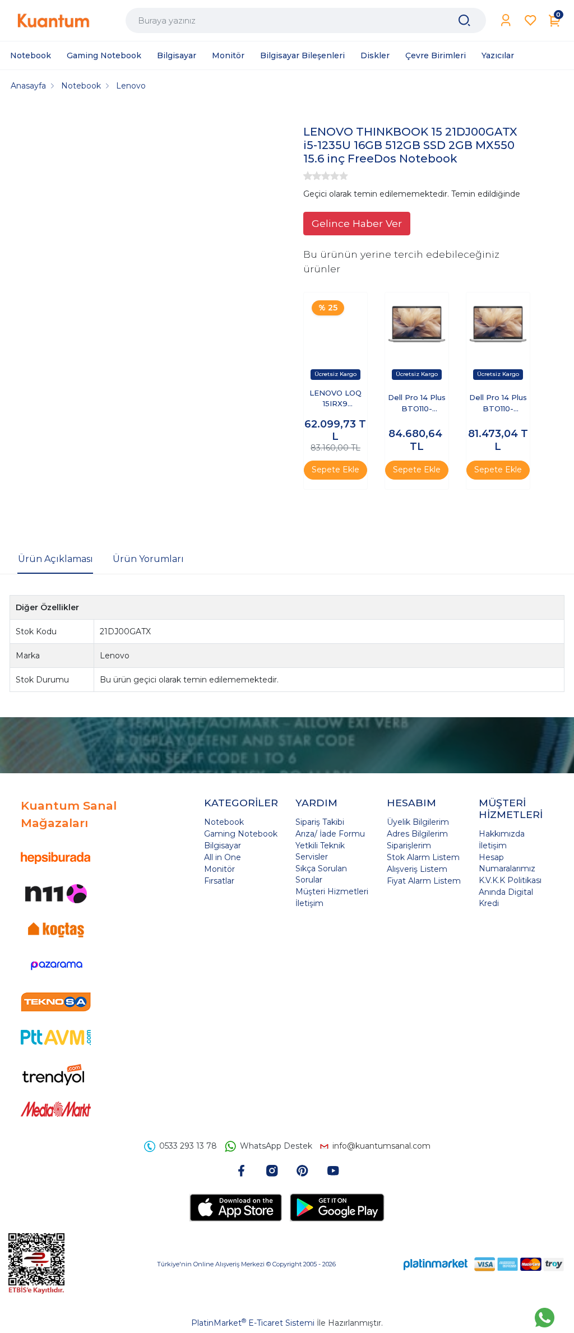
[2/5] (312, 175)
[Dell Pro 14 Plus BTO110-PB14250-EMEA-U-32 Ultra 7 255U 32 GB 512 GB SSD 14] (498, 324)
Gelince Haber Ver (357, 223)
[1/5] (307, 175)
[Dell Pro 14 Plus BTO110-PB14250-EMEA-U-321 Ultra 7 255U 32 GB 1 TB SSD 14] (416, 324)
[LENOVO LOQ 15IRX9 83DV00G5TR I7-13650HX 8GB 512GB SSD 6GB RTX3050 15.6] (335, 324)
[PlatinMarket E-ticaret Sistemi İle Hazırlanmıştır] (435, 1264)
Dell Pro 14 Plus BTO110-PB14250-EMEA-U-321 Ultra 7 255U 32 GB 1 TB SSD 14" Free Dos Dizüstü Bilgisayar (416, 404)
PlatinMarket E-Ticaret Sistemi (252, 1323)
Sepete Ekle (335, 470)
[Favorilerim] (531, 20)
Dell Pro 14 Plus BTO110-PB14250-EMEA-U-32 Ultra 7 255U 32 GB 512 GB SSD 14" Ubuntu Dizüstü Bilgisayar (497, 404)
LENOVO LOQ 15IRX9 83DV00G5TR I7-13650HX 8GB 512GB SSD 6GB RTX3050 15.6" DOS (335, 399)
